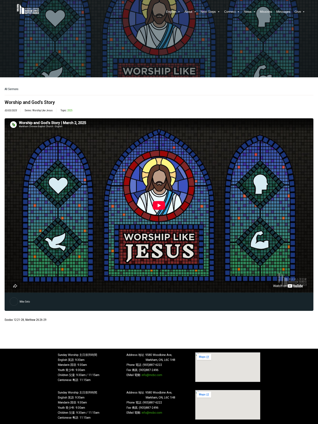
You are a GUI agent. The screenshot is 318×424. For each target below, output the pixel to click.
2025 (70, 110)
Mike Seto (25, 301)
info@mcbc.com (152, 375)
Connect (230, 11)
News (248, 11)
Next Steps (208, 11)
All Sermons (11, 89)
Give (297, 11)
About (188, 11)
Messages (283, 11)
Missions (266, 11)
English (171, 11)
